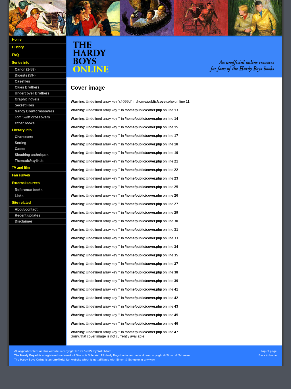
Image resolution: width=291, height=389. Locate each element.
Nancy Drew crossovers (34, 111)
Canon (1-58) (25, 69)
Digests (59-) (25, 75)
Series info (20, 63)
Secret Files (24, 105)
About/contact (26, 209)
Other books (25, 123)
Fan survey (21, 175)
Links (19, 196)
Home (17, 40)
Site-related (21, 203)
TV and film (21, 168)
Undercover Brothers (32, 93)
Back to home (268, 355)
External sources (26, 183)
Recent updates (27, 215)
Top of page (269, 351)
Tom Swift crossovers (32, 117)
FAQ (15, 55)
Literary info (22, 130)
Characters (24, 137)
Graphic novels (27, 99)
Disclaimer (23, 221)
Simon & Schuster (87, 355)
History (18, 47)
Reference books (29, 190)
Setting (20, 143)
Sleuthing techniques (32, 155)
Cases (20, 149)
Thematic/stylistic (29, 161)
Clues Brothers (27, 87)
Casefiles (22, 81)
